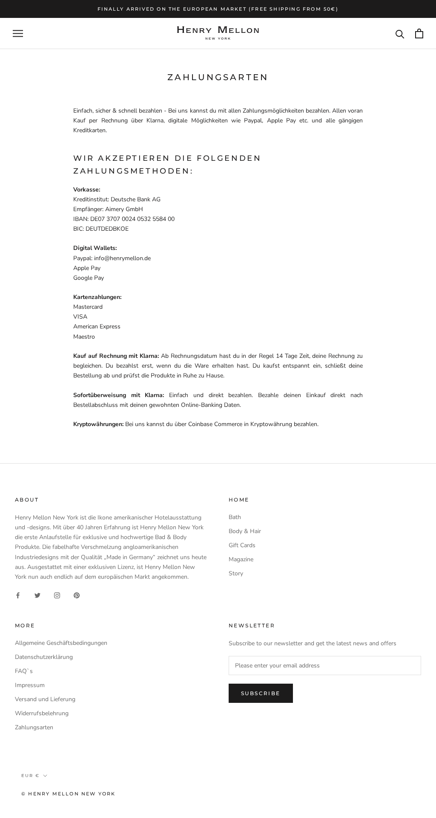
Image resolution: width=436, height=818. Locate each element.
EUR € (30, 775)
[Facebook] (18, 595)
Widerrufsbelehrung (42, 713)
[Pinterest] (77, 595)
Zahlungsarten (34, 727)
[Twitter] (37, 595)
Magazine (241, 559)
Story (236, 573)
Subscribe (261, 693)
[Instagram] (57, 595)
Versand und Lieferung (45, 699)
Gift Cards (242, 545)
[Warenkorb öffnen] (419, 33)
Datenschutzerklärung (44, 657)
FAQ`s (24, 671)
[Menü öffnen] (18, 33)
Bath (235, 517)
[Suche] (400, 33)
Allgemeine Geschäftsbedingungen (61, 643)
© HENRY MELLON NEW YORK (68, 794)
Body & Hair (245, 531)
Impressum (30, 685)
